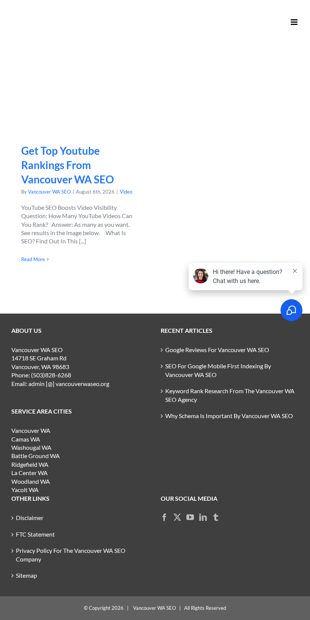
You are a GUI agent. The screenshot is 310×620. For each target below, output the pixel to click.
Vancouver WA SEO (49, 192)
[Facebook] (164, 517)
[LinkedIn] (203, 517)
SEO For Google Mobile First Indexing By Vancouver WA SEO (218, 370)
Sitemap (26, 575)
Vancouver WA (30, 430)
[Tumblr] (216, 517)
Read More (33, 259)
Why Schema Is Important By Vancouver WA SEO (229, 415)
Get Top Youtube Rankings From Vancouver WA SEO (80, 95)
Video (126, 192)
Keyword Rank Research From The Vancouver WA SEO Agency (229, 395)
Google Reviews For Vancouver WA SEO (217, 349)
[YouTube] (190, 517)
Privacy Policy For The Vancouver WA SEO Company (71, 554)
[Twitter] (177, 517)
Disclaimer (29, 517)
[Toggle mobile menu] (295, 22)
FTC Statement (35, 534)
